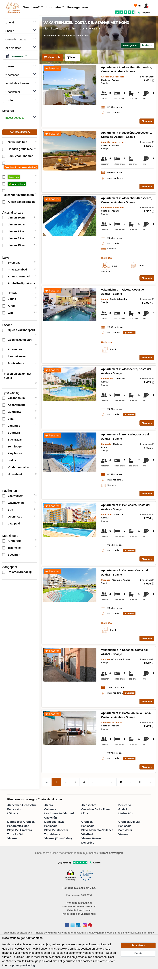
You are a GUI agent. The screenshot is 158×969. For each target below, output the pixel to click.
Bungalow (14, 411)
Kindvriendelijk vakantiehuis (79, 914)
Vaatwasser (15, 495)
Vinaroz (12, 838)
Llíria (84, 813)
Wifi (10, 312)
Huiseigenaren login (100, 932)
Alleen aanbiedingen (21, 201)
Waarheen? (32, 7)
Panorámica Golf (18, 826)
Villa (10, 418)
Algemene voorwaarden (18, 932)
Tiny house (15, 453)
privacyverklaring (23, 965)
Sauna (12, 298)
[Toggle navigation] (154, 5)
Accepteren (138, 945)
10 (140, 782)
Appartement (16, 404)
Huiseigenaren (77, 7)
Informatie (54, 7)
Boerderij (14, 432)
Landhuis (14, 425)
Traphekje (14, 547)
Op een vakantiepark (21, 330)
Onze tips (14, 177)
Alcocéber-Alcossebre (22, 805)
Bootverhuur (16, 363)
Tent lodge (15, 446)
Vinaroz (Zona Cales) (58, 838)
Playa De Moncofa (56, 830)
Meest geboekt (130, 45)
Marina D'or (125, 813)
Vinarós (123, 834)
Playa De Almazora (19, 830)
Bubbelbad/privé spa (21, 283)
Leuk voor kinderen (20, 156)
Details (138, 953)
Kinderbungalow (18, 467)
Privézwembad (17, 269)
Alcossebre (88, 805)
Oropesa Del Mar (129, 821)
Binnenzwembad (19, 276)
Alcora (48, 805)
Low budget (147, 45)
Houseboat (15, 474)
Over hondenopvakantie (72, 932)
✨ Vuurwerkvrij (17, 184)
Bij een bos (15, 349)
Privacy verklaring (45, 932)
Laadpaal (14, 523)
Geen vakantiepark (20, 339)
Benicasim (14, 809)
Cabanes (50, 809)
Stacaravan (15, 439)
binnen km (16, 231)
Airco (11, 305)
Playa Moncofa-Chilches (97, 830)
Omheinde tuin (17, 142)
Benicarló (124, 805)
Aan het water (17, 356)
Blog (118, 932)
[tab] (52, 57)
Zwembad (14, 262)
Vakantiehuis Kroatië (79, 910)
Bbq (10, 509)
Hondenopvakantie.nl (79, 902)
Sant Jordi (125, 830)
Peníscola (50, 826)
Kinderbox (14, 540)
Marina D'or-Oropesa (21, 821)
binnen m (16, 217)
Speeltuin (14, 554)
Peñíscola (124, 826)
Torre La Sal (15, 834)
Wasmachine (16, 502)
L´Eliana (12, 813)
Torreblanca (52, 834)
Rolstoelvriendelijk (20, 572)
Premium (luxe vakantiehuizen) (21, 167)
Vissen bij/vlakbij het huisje (17, 375)
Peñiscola (87, 826)
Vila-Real (87, 834)
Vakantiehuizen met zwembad (79, 906)
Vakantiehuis (16, 397)
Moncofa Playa (54, 821)
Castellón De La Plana (95, 809)
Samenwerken (131, 932)
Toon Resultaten (18, 132)
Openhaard (15, 516)
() (139, 5)
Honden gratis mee (20, 149)
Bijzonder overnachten (19, 194)
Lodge (12, 460)
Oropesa (87, 821)
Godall (122, 809)
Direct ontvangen (111, 853)
